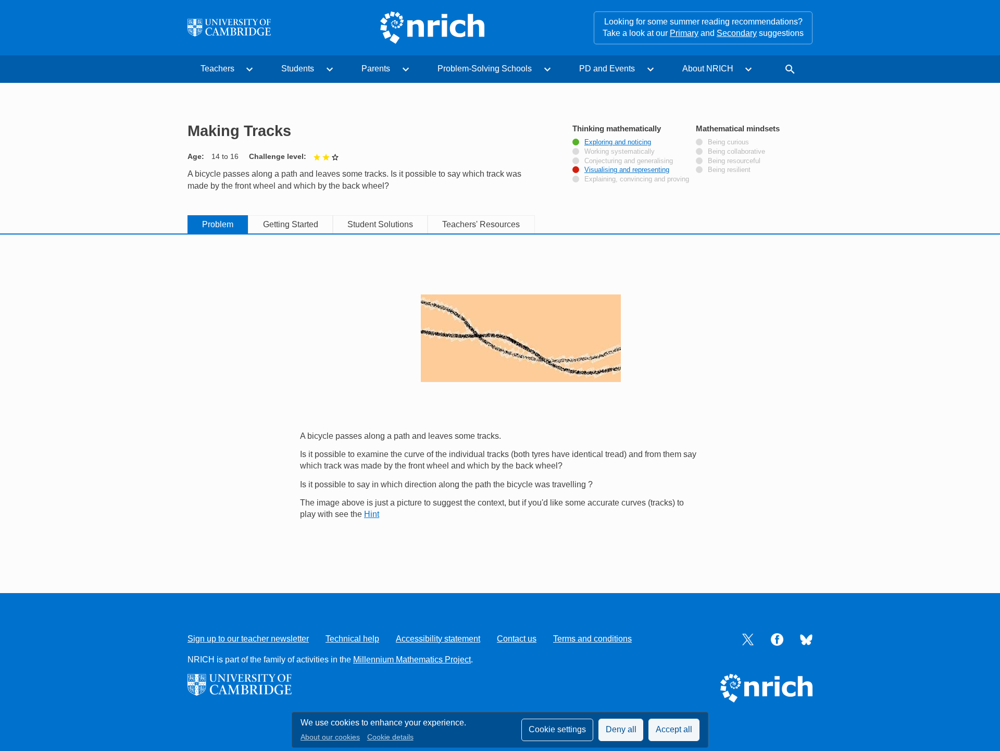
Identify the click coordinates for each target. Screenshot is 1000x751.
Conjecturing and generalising (628, 161)
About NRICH (707, 68)
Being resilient (729, 170)
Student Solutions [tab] (380, 224)
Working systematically (619, 151)
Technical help (352, 638)
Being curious (728, 142)
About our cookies (330, 737)
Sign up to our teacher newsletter (248, 638)
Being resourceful (734, 161)
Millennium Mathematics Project (412, 659)
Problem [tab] (217, 224)
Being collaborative (736, 151)
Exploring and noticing (617, 142)
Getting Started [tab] (290, 224)
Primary (684, 33)
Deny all (621, 729)
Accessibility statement (438, 638)
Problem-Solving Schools (485, 68)
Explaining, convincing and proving (636, 179)
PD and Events (607, 68)
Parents (375, 68)
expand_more (249, 69)
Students (297, 68)
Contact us (516, 638)
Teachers (217, 68)
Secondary (737, 33)
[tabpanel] (500, 402)
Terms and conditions (592, 638)
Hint (371, 514)
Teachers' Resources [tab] (481, 224)
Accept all (674, 729)
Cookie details (390, 737)
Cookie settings (557, 729)
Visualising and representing (626, 170)
